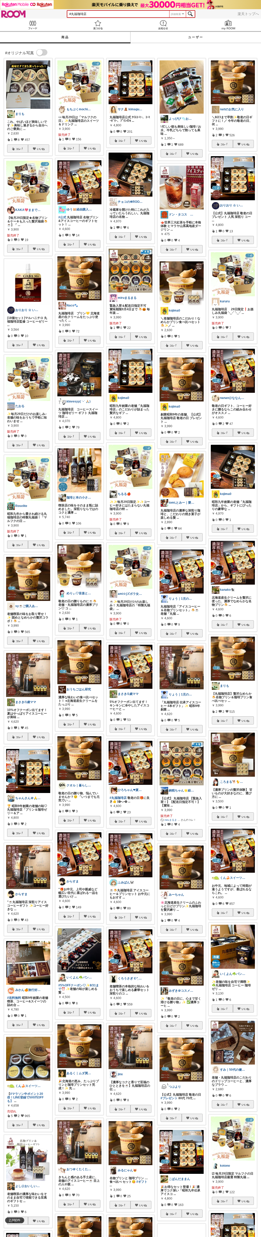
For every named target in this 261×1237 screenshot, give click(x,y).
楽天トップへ (248, 14)
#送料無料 (14, 998)
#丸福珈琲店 (118, 798)
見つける (97, 25)
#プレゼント (169, 1098)
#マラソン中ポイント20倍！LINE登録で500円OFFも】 (25, 1097)
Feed (32, 25)
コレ (18, 148)
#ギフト (141, 1182)
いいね (41, 148)
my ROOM (228, 25)
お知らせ (163, 25)
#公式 (62, 217)
